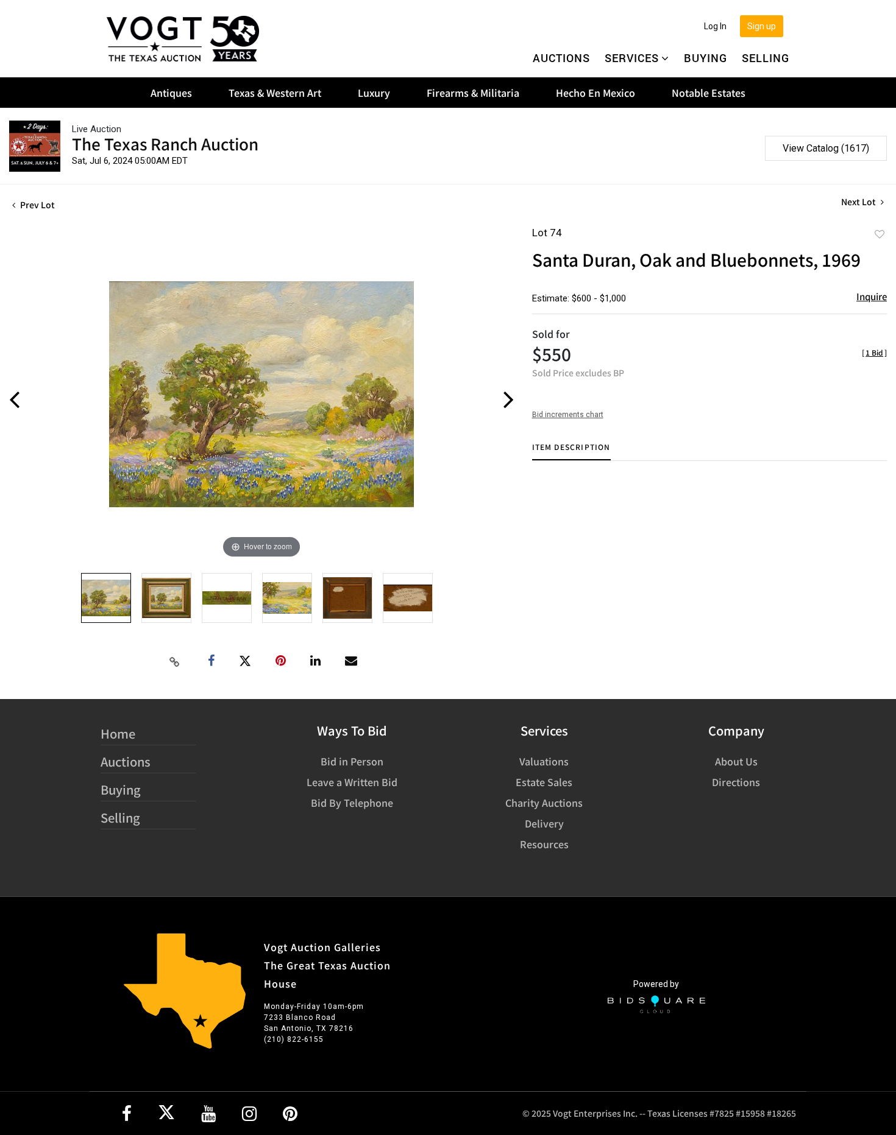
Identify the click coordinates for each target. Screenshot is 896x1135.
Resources (544, 844)
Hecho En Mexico (595, 92)
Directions (736, 782)
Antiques (171, 92)
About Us (736, 761)
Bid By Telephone (352, 802)
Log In (715, 26)
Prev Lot (36, 205)
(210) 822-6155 (294, 1039)
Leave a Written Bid (352, 782)
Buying (705, 58)
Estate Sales (544, 782)
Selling (765, 58)
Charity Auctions (544, 802)
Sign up (761, 26)
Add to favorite (879, 234)
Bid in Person (352, 761)
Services (632, 58)
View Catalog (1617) (826, 148)
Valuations (544, 761)
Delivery (544, 823)
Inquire (871, 296)
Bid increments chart (567, 414)
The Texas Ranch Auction (165, 143)
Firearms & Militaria (473, 92)
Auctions (561, 58)
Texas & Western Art (275, 92)
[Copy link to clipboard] (174, 661)
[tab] (571, 451)
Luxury (374, 92)
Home (118, 733)
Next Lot (859, 202)
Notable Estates (708, 92)
